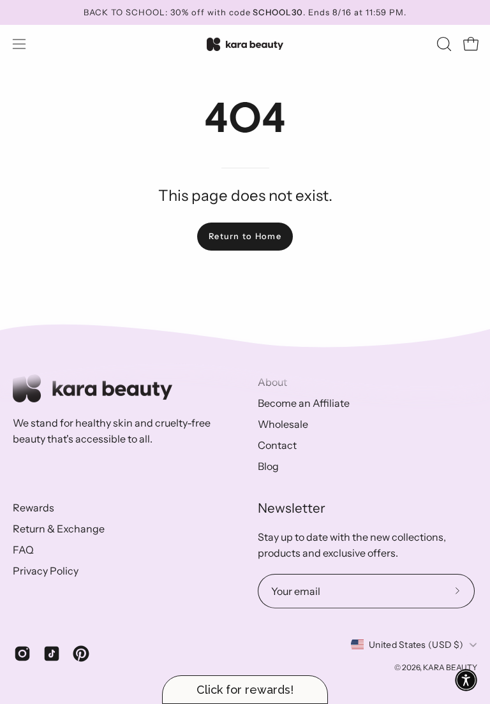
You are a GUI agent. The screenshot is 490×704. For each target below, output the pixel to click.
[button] (443, 44)
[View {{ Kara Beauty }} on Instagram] (22, 653)
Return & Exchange (59, 528)
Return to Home (245, 236)
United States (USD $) (416, 644)
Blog (268, 466)
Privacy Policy (45, 570)
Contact (277, 445)
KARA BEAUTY (450, 667)
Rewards (33, 507)
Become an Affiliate (304, 403)
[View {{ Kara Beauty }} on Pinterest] (81, 653)
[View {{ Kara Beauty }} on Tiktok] (51, 653)
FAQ (23, 549)
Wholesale (283, 424)
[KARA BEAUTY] (245, 44)
